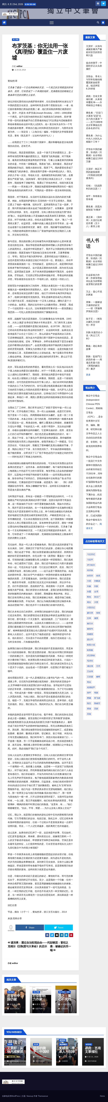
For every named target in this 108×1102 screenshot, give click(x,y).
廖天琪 (90, 613)
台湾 (96, 591)
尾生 (89, 602)
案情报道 (62, 1040)
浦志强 (90, 666)
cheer (64, 1009)
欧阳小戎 (91, 645)
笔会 (89, 682)
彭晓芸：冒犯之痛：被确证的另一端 (60, 946)
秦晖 (98, 677)
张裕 (98, 613)
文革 (89, 618)
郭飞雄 (97, 698)
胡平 (89, 693)
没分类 (10, 1044)
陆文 (89, 703)
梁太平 (90, 639)
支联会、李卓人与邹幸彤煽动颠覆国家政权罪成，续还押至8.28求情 (94, 82)
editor (19, 66)
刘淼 (89, 586)
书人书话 (15, 39)
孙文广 (97, 597)
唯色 (89, 597)
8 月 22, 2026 (41, 1057)
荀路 (96, 693)
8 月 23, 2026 (15, 1057)
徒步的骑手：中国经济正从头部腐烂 (94, 66)
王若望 (90, 677)
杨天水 (90, 623)
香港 (89, 708)
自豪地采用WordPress (11, 1096)
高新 (96, 708)
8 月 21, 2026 (66, 1057)
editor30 (15, 1009)
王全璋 (90, 671)
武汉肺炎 (91, 655)
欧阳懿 (90, 650)
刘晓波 (97, 581)
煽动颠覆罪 (63, 1044)
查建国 (90, 634)
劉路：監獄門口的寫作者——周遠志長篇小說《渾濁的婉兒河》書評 (94, 362)
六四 (89, 581)
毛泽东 (90, 661)
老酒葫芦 (91, 687)
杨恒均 (90, 629)
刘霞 (89, 591)
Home (102, 1096)
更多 (88, 374)
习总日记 (91, 554)
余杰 (98, 575)
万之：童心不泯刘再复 (64, 999)
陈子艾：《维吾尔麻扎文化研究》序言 (94, 322)
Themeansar (43, 1096)
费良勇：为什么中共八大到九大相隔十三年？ (94, 138)
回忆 (68, 992)
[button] (98, 22)
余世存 (90, 575)
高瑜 (89, 714)
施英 (96, 618)
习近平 (90, 559)
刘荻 (96, 586)
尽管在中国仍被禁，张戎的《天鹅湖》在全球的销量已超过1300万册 (94, 155)
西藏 (89, 698)
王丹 (98, 666)
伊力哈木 (91, 565)
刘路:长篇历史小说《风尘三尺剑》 (94, 335)
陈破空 (97, 703)
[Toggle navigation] (51, 22)
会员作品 (88, 1044)
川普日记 (91, 607)
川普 (96, 602)
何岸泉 (90, 570)
